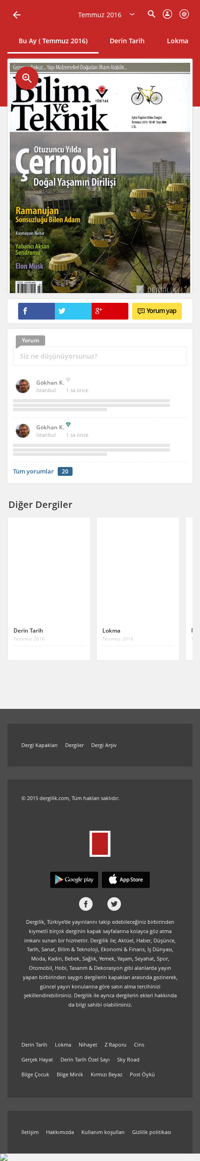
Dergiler (74, 744)
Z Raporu (116, 1044)
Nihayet (88, 1044)
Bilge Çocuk (35, 1074)
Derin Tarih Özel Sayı (85, 1059)
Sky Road (128, 1059)
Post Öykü (142, 1074)
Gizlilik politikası (151, 1131)
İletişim (30, 1131)
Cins (139, 1044)
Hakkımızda (60, 1131)
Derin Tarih (127, 40)
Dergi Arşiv (104, 744)
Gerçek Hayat (37, 1059)
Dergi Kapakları (39, 744)
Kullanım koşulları (103, 1131)
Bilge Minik (70, 1074)
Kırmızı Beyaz (106, 1074)
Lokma (177, 40)
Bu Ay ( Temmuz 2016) (53, 40)
